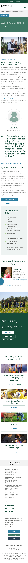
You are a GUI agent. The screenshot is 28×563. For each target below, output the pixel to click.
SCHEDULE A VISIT (8, 336)
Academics (9, 505)
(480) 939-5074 (9, 497)
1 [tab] (9, 285)
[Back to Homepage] (14, 463)
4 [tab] (18, 285)
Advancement (9, 522)
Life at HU (9, 511)
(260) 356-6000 (9, 474)
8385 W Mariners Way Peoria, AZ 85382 (11, 495)
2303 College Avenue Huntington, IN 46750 (11, 471)
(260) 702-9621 (9, 482)
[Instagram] (11, 549)
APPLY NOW (8, 333)
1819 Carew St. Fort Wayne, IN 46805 (11, 479)
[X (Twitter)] (14, 549)
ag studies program (9, 98)
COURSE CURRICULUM (9, 200)
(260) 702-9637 (9, 490)
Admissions (9, 508)
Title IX (16, 560)
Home (3, 11)
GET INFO (7, 203)
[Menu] (25, 7)
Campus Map (9, 525)
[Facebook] (9, 549)
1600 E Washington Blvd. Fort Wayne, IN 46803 (12, 487)
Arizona (17, 1)
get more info (8, 340)
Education (8, 11)
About (7, 502)
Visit (14, 531)
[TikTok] (19, 549)
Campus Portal (9, 527)
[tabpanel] (14, 274)
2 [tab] (12, 285)
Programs (15, 11)
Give (14, 538)
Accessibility (14, 555)
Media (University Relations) (13, 520)
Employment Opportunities (13, 518)
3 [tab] (15, 285)
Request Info (4, 15)
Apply (14, 535)
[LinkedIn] (16, 549)
